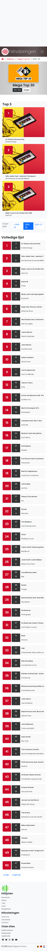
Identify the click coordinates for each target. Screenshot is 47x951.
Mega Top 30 (23, 59)
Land (3, 906)
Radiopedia (6, 933)
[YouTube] (16, 940)
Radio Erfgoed (14, 946)
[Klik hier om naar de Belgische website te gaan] (38, 947)
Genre (4, 900)
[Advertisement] (23, 23)
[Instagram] (9, 940)
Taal (3, 903)
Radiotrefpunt (7, 930)
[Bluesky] (6, 940)
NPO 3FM (17, 90)
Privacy (23, 946)
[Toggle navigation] (42, 51)
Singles (26, 90)
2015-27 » (38, 226)
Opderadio (5, 936)
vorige (6, 874)
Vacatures (5, 919)
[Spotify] (12, 940)
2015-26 (27, 226)
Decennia (5, 897)
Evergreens (6, 909)
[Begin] (2, 59)
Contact (5, 922)
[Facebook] (2, 940)
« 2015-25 (17, 226)
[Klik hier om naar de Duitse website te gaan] (41, 947)
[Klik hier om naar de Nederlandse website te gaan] (44, 947)
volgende (16, 874)
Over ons (5, 917)
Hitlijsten (10, 59)
